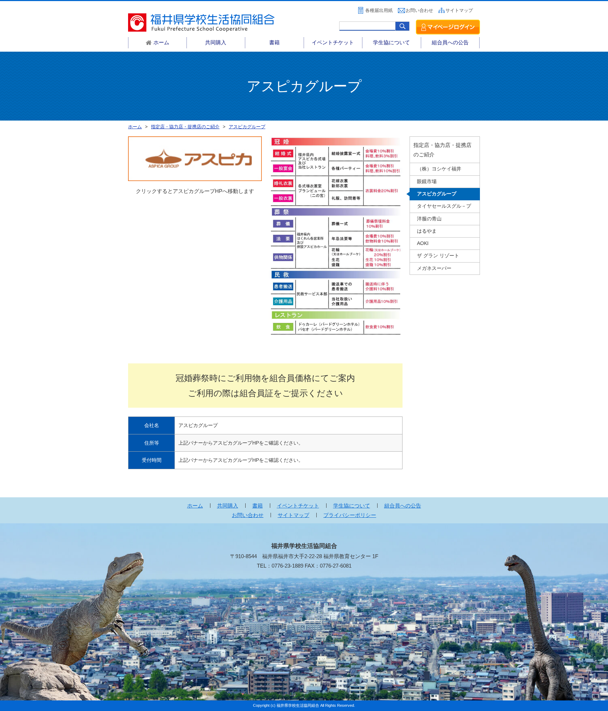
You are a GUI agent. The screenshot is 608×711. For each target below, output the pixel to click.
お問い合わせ (419, 10)
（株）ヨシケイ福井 (439, 169)
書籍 (274, 42)
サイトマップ (459, 10)
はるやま (427, 231)
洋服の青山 (429, 218)
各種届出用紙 (379, 10)
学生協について (391, 42)
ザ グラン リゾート (438, 255)
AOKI (423, 243)
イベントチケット (333, 42)
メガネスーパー (434, 268)
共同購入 (215, 42)
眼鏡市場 (427, 181)
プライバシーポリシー (349, 515)
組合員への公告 (450, 42)
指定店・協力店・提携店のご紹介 (442, 149)
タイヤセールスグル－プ (444, 206)
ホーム (195, 506)
